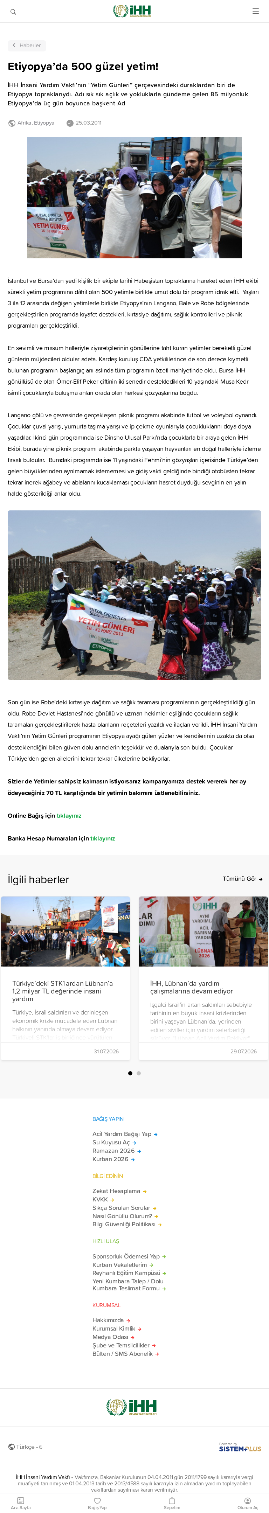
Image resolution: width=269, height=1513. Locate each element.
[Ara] (13, 11)
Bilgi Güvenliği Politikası (124, 1224)
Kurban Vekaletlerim (119, 1264)
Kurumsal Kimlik (113, 1328)
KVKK (100, 1199)
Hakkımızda (108, 1320)
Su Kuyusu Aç (111, 1142)
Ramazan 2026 (113, 1150)
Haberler (30, 45)
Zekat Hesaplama (116, 1190)
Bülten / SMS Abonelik (122, 1353)
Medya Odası (110, 1336)
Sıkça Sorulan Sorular (121, 1207)
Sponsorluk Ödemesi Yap (126, 1256)
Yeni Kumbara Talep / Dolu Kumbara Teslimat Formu (128, 1285)
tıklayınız (69, 815)
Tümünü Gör (239, 878)
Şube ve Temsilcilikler (121, 1345)
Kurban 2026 (110, 1159)
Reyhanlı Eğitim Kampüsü (126, 1272)
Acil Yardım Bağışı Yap (121, 1133)
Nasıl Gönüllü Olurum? (122, 1216)
